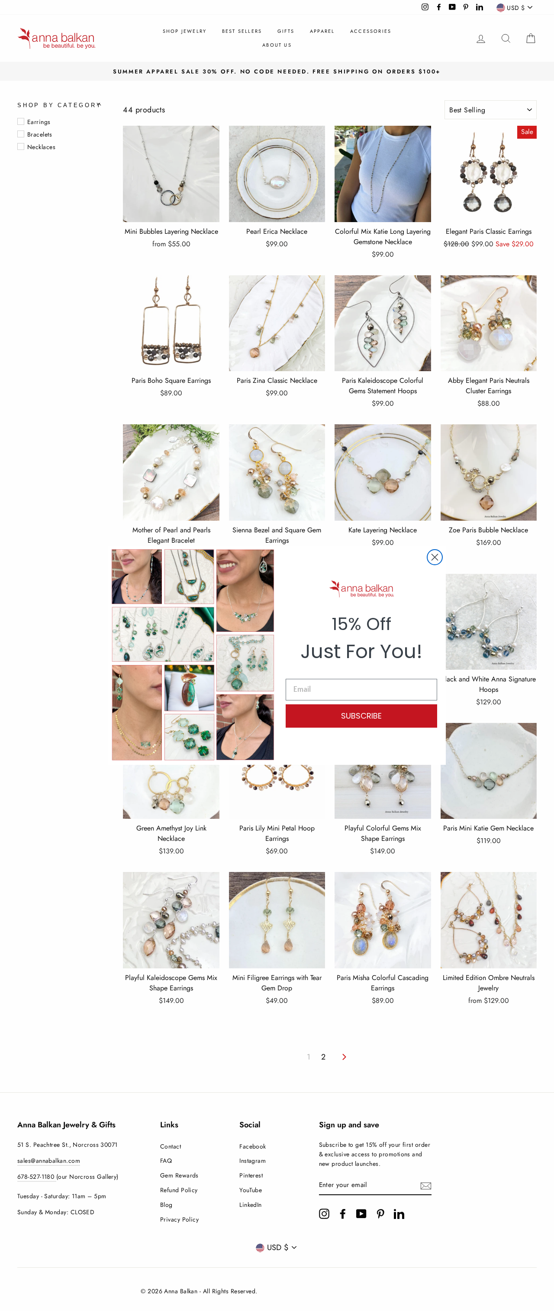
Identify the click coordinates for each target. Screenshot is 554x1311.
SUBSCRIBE (361, 715)
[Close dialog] (434, 557)
